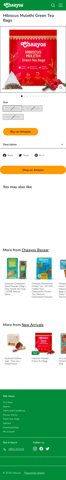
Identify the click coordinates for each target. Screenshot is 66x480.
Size (5, 102)
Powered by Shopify (34, 473)
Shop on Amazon (33, 170)
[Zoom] (61, 87)
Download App (10, 427)
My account (9, 431)
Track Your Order (11, 419)
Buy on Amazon (20, 132)
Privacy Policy (10, 415)
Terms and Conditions (14, 410)
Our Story (8, 402)
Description (10, 144)
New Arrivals (32, 324)
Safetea (7, 423)
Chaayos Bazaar (35, 249)
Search (6, 406)
